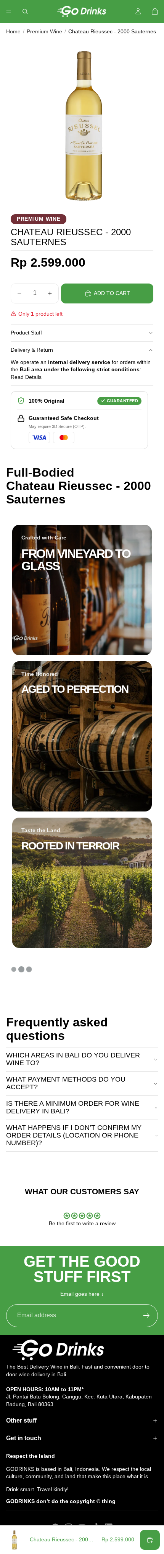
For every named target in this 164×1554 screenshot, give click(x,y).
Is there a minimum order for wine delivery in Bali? (72, 1107)
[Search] (25, 11)
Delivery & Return (32, 350)
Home (13, 31)
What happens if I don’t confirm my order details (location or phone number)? (73, 1135)
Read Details (26, 377)
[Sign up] (146, 1316)
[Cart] (154, 11)
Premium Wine (44, 31)
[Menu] (9, 11)
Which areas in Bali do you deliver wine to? (73, 1059)
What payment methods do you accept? (65, 1083)
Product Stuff (26, 332)
